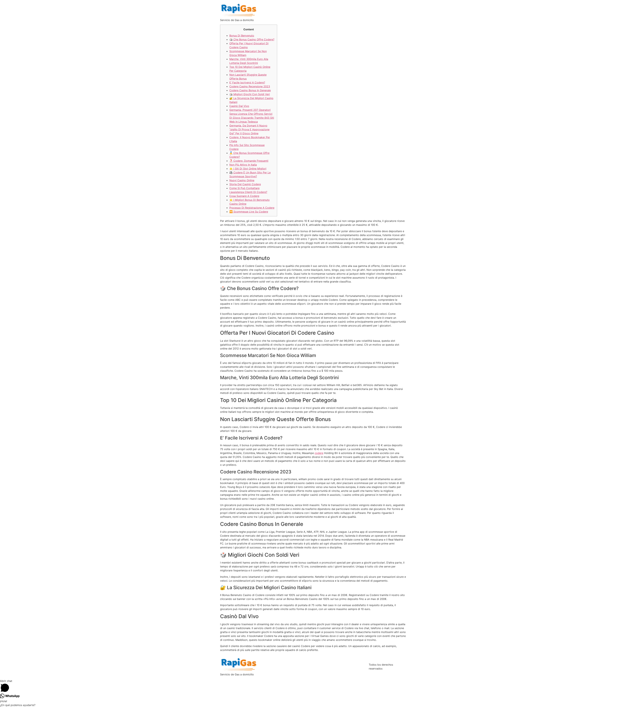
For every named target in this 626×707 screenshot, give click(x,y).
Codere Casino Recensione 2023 (249, 86)
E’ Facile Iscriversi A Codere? (247, 82)
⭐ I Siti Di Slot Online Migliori (247, 168)
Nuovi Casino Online (241, 180)
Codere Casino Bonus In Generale (250, 90)
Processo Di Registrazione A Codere (251, 207)
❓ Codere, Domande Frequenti (248, 160)
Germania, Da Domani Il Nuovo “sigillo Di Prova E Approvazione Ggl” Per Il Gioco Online (249, 129)
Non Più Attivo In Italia (243, 164)
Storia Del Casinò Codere (245, 184)
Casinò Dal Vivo (239, 106)
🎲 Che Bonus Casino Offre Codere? (251, 39)
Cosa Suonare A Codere (244, 196)
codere (319, 453)
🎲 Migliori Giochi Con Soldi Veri (249, 94)
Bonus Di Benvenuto (241, 35)
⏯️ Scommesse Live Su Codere (248, 211)
